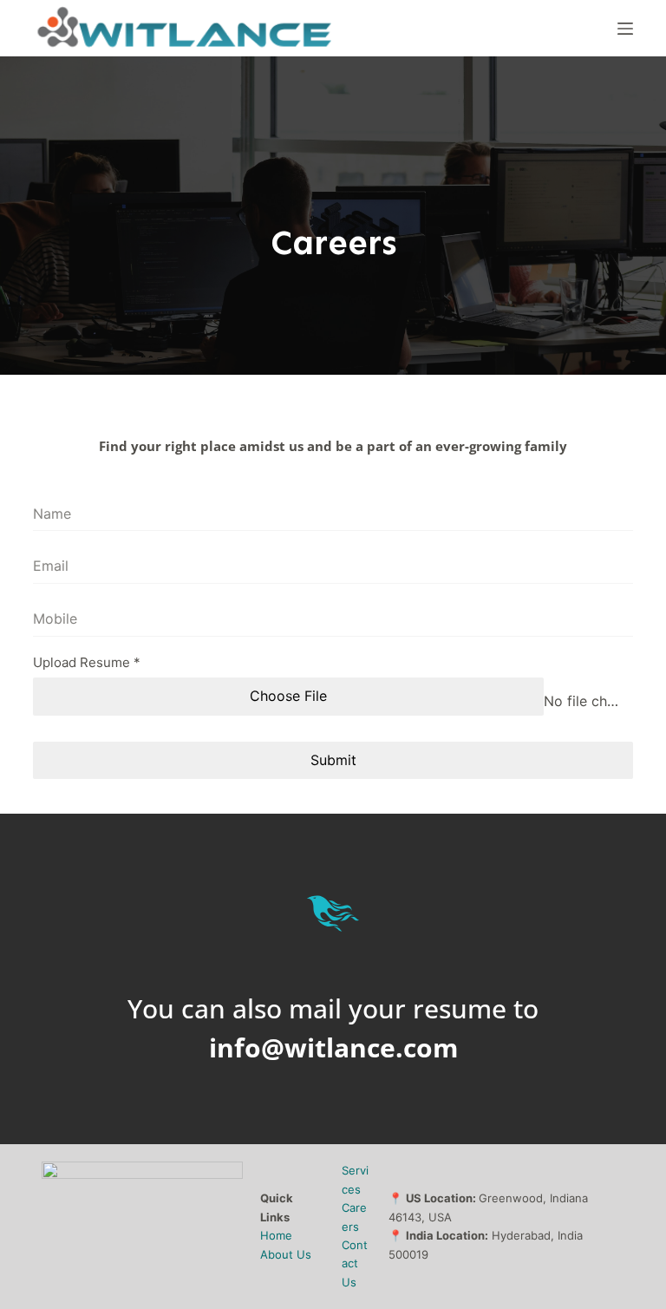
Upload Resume (86, 662)
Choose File (288, 695)
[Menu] (625, 28)
